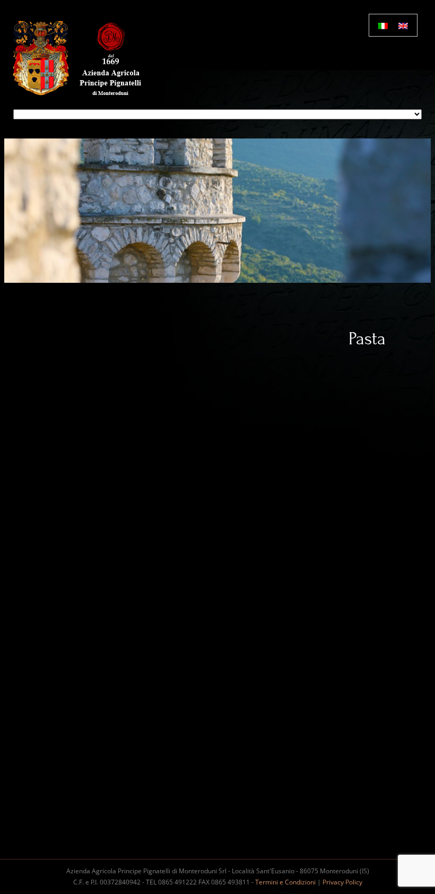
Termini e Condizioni (285, 882)
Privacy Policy (342, 882)
